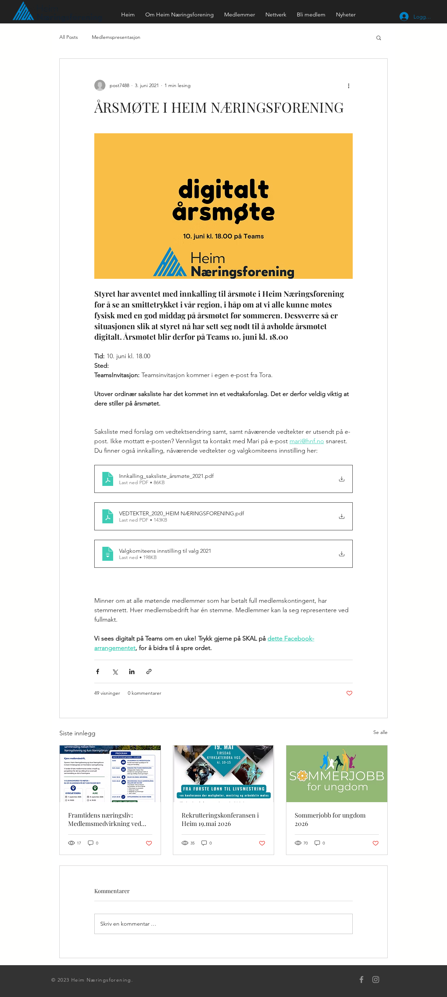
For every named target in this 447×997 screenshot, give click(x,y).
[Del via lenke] (149, 671)
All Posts (68, 37)
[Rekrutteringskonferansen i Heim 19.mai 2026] (223, 773)
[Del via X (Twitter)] (114, 671)
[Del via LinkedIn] (132, 671)
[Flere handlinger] (348, 85)
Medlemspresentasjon (116, 37)
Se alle (380, 732)
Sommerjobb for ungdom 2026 (330, 819)
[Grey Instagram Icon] (375, 979)
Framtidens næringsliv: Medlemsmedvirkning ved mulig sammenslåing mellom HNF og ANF (108, 819)
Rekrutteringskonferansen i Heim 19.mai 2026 (220, 819)
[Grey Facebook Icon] (361, 979)
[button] (378, 37)
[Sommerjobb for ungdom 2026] (336, 773)
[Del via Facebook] (97, 671)
